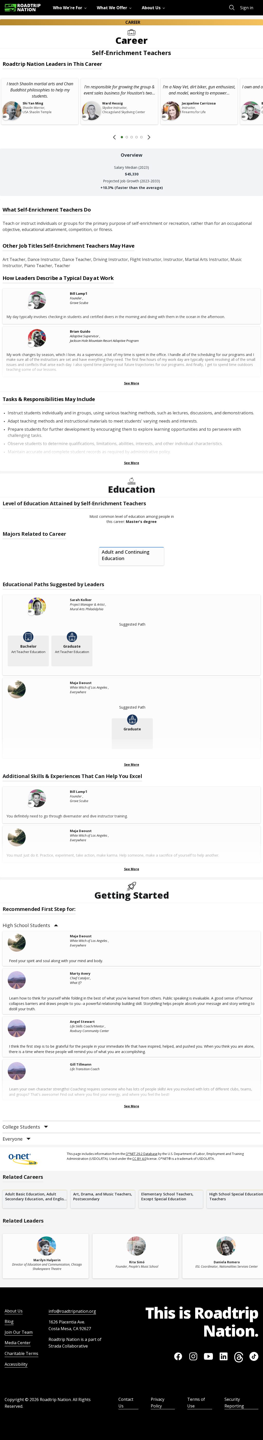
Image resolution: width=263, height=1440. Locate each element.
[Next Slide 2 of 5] (149, 137)
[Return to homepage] (23, 7)
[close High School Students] (56, 925)
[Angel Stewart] (37, 1028)
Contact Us (125, 1402)
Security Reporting (234, 1402)
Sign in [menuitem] (246, 7)
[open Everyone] (28, 1139)
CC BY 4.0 (139, 1159)
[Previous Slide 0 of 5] (114, 137)
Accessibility (16, 1364)
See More (131, 383)
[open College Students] (46, 1127)
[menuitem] (71, 7)
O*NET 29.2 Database (141, 1154)
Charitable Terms (21, 1353)
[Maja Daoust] (37, 689)
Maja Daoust (81, 682)
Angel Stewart (82, 1021)
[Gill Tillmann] (37, 1071)
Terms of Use (196, 1402)
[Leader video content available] (37, 300)
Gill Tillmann (80, 1064)
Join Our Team (19, 1332)
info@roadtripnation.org (72, 1311)
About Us (14, 1311)
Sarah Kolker (81, 599)
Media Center (18, 1343)
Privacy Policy (157, 1402)
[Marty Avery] (37, 980)
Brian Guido (80, 331)
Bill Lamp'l (78, 293)
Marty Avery (80, 973)
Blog (9, 1321)
